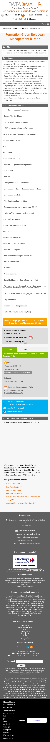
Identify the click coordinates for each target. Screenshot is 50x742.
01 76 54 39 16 (18, 19)
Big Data (25, 629)
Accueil (15, 28)
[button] (44, 24)
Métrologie (25, 633)
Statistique (25, 625)
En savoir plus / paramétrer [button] (9, 736)
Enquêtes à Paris (39, 600)
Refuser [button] (22, 720)
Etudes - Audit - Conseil (25, 586)
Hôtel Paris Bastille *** (14, 487)
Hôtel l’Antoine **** (13, 484)
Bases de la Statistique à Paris (31, 596)
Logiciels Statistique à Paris (16, 602)
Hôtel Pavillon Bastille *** (15, 490)
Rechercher (24, 28)
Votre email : (11, 661)
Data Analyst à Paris (34, 602)
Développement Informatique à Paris (23, 611)
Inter (10, 349)
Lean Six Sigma (25, 631)
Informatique (25, 637)
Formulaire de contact (15, 412)
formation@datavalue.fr (16, 408)
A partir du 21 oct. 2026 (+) (13, 390)
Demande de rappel (25, 404)
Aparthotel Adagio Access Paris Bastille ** (21, 503)
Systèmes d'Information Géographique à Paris (30, 614)
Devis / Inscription (14, 15)
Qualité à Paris (29, 605)
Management (25, 639)
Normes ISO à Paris (26, 607)
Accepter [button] (36, 720)
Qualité (25, 635)
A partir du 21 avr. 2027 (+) (13, 393)
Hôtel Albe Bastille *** (14, 493)
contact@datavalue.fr (34, 543)
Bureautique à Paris (17, 609)
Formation (25, 584)
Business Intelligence (25, 627)
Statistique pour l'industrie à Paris (17, 598)
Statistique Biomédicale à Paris (21, 600)
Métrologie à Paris (17, 605)
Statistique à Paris (14, 596)
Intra (25, 349)
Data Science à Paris (23, 603)
